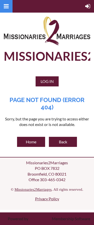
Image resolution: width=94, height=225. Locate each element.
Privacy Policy (47, 198)
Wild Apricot (40, 218)
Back (63, 141)
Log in (47, 81)
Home (31, 141)
